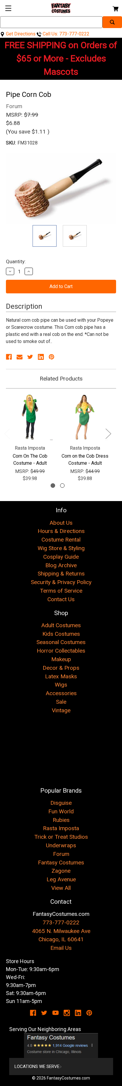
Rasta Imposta (61, 828)
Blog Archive (61, 565)
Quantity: (16, 261)
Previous (7, 433)
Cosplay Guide (61, 556)
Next (108, 433)
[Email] (20, 357)
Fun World (61, 811)
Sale (61, 701)
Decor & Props (61, 667)
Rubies (61, 820)
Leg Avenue (61, 879)
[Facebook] (9, 357)
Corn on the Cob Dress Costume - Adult (85, 459)
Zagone (61, 870)
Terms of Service (61, 590)
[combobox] (51, 22)
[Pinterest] (51, 357)
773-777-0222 (61, 922)
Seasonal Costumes (61, 642)
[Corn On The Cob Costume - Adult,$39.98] (30, 417)
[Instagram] (67, 1013)
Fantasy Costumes (61, 862)
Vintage (61, 710)
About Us (61, 522)
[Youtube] (55, 1013)
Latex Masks (61, 676)
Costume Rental (61, 539)
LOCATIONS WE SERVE (37, 1066)
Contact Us (61, 599)
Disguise (61, 802)
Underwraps (61, 845)
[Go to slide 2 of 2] (62, 485)
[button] (61, 1045)
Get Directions (20, 34)
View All (61, 888)
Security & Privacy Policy (61, 582)
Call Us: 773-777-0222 (65, 34)
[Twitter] (30, 357)
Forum (61, 854)
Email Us (61, 947)
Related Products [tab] (61, 378)
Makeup (61, 659)
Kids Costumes (61, 633)
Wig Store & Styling (61, 548)
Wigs (61, 684)
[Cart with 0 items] (115, 8)
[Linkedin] (41, 357)
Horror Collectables (61, 650)
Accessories (61, 693)
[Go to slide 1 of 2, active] (53, 485)
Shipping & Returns (61, 573)
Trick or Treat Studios (61, 836)
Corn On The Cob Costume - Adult (30, 459)
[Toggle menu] (8, 8)
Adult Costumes (61, 625)
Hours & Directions (61, 531)
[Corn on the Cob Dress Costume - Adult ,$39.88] (85, 417)
